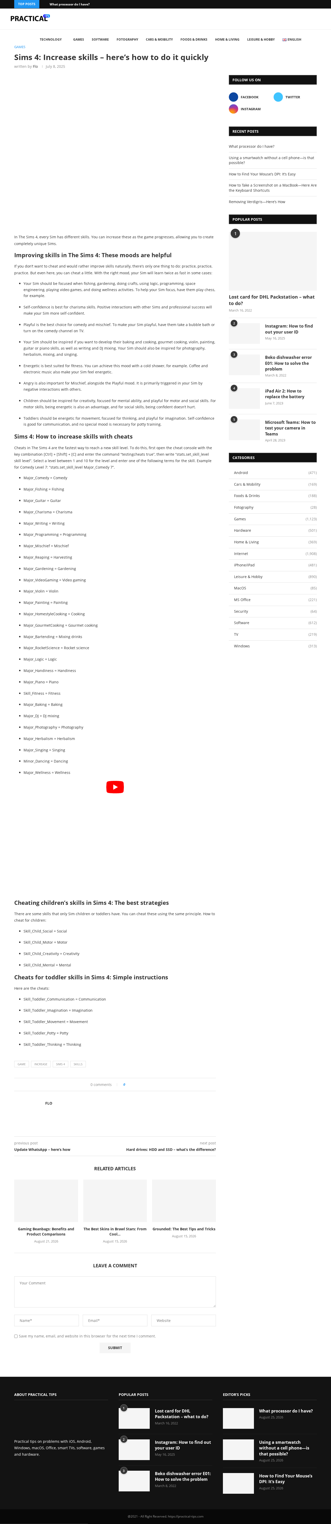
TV (275, 634)
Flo (35, 66)
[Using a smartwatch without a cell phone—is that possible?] (238, 1449)
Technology (51, 39)
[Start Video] (115, 837)
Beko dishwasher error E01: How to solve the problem (288, 363)
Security (275, 611)
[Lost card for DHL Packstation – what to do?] (273, 261)
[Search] (323, 39)
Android (275, 472)
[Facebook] (308, 4)
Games (78, 39)
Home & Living (227, 39)
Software (100, 39)
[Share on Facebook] (131, 1084)
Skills (78, 1064)
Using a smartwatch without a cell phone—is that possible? (284, 1448)
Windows (275, 645)
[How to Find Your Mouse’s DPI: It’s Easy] (238, 1483)
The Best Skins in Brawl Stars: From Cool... (115, 1231)
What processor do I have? (70, 4)
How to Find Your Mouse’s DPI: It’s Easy (262, 174)
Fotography (127, 39)
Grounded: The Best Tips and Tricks (184, 1228)
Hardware (275, 530)
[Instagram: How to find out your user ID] (244, 333)
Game (22, 1064)
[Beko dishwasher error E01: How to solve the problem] (244, 364)
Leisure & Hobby (261, 39)
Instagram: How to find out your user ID (289, 329)
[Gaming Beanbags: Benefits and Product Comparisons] (46, 1201)
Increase (40, 1064)
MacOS (275, 588)
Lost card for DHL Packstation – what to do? (272, 300)
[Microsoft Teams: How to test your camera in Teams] (244, 429)
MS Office (275, 599)
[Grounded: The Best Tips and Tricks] (184, 1201)
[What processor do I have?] (238, 1418)
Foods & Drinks (193, 39)
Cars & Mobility (159, 39)
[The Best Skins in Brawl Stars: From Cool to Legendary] (115, 1201)
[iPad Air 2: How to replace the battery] (244, 398)
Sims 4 (60, 1064)
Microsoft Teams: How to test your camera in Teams (290, 428)
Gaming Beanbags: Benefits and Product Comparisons (46, 1231)
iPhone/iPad (275, 565)
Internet (275, 553)
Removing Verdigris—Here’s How (257, 201)
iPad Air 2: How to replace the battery (284, 394)
